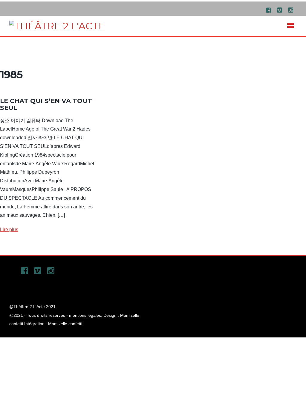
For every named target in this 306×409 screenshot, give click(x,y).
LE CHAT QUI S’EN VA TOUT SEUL (46, 104)
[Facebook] (268, 9)
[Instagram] (290, 9)
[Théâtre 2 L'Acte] (57, 26)
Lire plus (9, 229)
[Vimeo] (279, 9)
